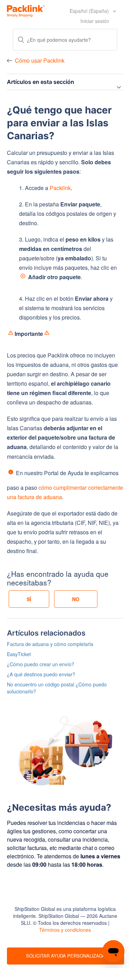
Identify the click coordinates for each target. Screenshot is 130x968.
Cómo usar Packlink (39, 60)
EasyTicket (19, 654)
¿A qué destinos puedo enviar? (41, 674)
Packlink (60, 188)
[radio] (29, 599)
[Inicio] (26, 10)
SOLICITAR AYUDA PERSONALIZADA (65, 955)
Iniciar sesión (94, 20)
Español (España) (90, 10)
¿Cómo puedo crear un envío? (40, 664)
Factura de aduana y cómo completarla (50, 643)
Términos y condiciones (65, 929)
